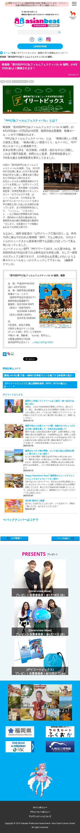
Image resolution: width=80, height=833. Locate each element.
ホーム (7, 52)
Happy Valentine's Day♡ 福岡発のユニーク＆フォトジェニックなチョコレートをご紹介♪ (50, 477)
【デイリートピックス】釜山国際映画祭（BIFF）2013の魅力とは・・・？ (35, 385)
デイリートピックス (13, 394)
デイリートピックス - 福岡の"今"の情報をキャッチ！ (42, 52)
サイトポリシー (40, 807)
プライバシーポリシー (40, 811)
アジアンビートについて (40, 816)
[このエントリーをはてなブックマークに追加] (5, 355)
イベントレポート (19, 81)
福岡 (8, 81)
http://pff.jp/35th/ (44, 342)
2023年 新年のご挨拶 (34, 500)
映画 (31, 81)
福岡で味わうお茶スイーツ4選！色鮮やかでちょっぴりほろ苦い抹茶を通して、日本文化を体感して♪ (50, 427)
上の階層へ (14, 538)
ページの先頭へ (66, 538)
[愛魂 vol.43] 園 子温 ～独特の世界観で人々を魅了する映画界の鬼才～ (39, 375)
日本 (3, 81)
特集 (14, 52)
